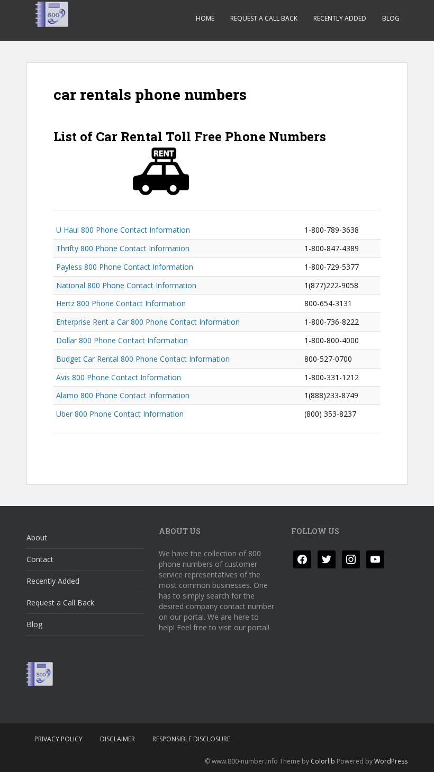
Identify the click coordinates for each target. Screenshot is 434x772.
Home (205, 18)
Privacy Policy (58, 738)
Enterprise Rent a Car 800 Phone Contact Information (148, 322)
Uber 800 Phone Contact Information (120, 414)
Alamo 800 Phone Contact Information (122, 395)
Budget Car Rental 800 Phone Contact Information (143, 359)
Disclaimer (117, 738)
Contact (39, 559)
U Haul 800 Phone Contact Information (123, 230)
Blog (391, 18)
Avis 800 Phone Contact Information (118, 377)
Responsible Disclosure (191, 738)
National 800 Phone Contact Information (126, 285)
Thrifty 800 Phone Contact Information (122, 248)
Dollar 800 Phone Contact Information (122, 340)
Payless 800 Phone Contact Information (124, 267)
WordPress (391, 761)
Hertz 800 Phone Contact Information (121, 303)
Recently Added (339, 18)
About (36, 537)
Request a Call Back (263, 18)
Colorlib (323, 761)
